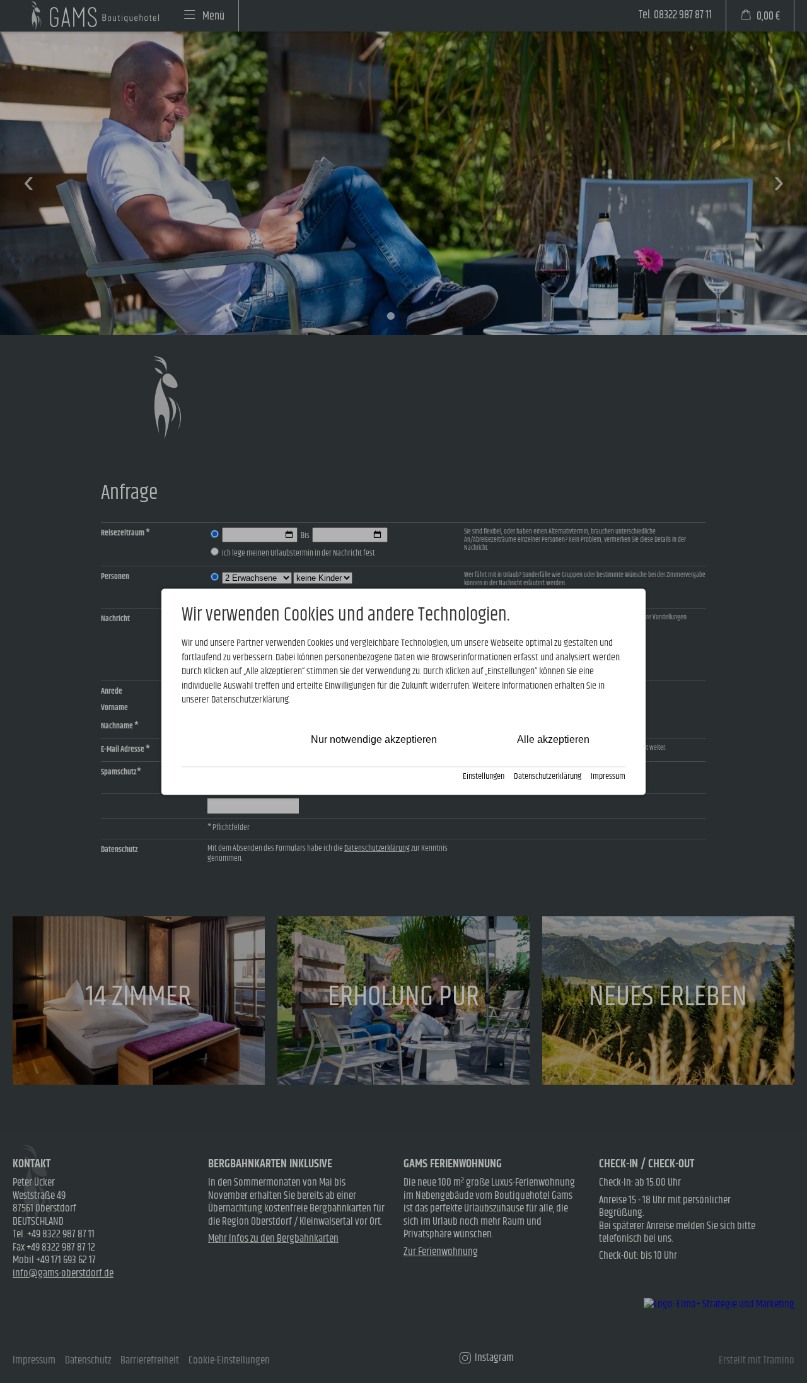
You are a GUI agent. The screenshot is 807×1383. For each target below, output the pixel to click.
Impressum (608, 777)
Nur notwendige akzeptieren (374, 740)
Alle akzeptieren (553, 740)
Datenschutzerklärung (547, 777)
